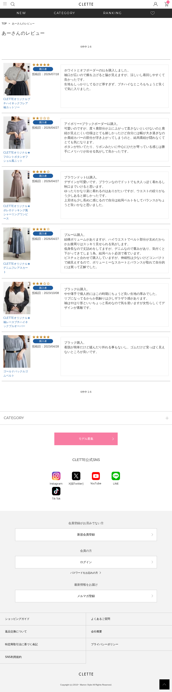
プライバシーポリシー (104, 644)
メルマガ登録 (86, 596)
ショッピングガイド (17, 618)
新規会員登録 (86, 534)
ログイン (86, 562)
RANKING (112, 13)
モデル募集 (86, 438)
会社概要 (96, 631)
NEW (21, 13)
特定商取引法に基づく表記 (21, 644)
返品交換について (16, 631)
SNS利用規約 (13, 657)
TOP (4, 23)
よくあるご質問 (100, 618)
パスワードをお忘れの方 (84, 572)
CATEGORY (64, 13)
